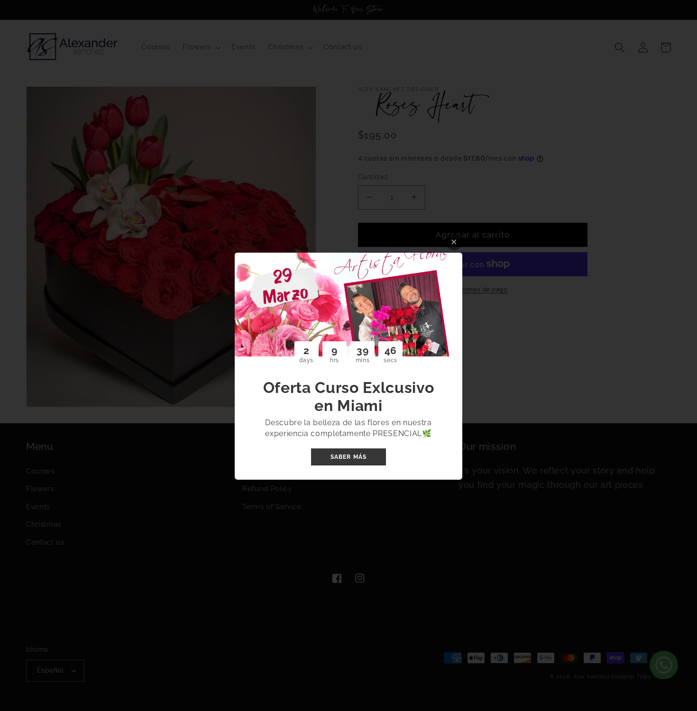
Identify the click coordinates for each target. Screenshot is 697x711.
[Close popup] (454, 242)
